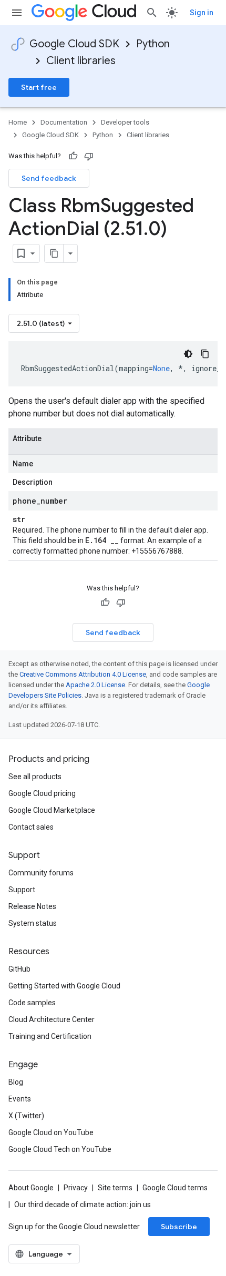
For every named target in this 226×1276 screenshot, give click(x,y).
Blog (15, 1082)
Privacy (76, 1187)
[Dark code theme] (188, 353)
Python (153, 43)
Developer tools (125, 122)
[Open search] (152, 12)
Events (19, 1099)
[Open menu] (16, 12)
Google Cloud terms (175, 1187)
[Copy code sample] (205, 353)
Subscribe (179, 1226)
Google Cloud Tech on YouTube (59, 1149)
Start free (39, 87)
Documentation (63, 122)
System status (32, 923)
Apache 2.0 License (95, 685)
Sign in (201, 12)
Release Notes (32, 906)
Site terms (115, 1187)
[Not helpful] (89, 156)
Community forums (41, 873)
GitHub (19, 969)
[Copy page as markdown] (54, 253)
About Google (31, 1187)
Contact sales (31, 827)
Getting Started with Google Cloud (64, 986)
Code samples (32, 1002)
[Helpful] (73, 156)
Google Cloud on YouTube (51, 1132)
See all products (34, 776)
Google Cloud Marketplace (51, 810)
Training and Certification (49, 1036)
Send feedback (49, 178)
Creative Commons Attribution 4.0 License (82, 674)
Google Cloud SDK (74, 43)
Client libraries (81, 60)
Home (17, 122)
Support (21, 889)
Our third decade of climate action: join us (82, 1204)
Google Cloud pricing (42, 793)
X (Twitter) (26, 1115)
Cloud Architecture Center (51, 1019)
